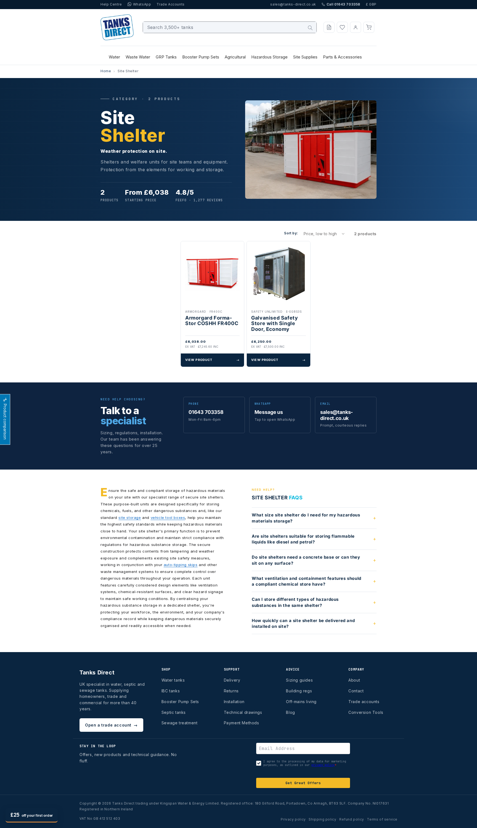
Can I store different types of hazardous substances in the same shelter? (295, 602)
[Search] (310, 28)
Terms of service (382, 819)
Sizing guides (299, 680)
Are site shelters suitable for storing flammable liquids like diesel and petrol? (303, 539)
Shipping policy (322, 819)
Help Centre (111, 4)
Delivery (232, 680)
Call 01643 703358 (343, 4)
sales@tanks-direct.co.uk (293, 4)
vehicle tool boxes (168, 517)
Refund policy (351, 819)
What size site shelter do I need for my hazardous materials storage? (306, 518)
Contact (356, 690)
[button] (368, 27)
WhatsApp (142, 4)
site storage (129, 517)
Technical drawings (243, 712)
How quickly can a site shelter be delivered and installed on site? (303, 623)
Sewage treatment (179, 722)
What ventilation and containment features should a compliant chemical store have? (306, 581)
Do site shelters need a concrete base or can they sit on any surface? (306, 560)
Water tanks (173, 680)
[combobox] (230, 27)
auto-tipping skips (181, 564)
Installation (234, 701)
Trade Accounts (170, 4)
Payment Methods (241, 722)
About (354, 680)
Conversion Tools (365, 712)
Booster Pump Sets (180, 701)
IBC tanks (170, 690)
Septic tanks (173, 712)
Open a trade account (111, 725)
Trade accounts (363, 701)
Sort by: (291, 233)
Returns (231, 690)
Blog (290, 712)
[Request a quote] (329, 27)
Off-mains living (301, 701)
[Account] (355, 27)
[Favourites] (342, 27)
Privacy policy (293, 819)
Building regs (299, 690)
